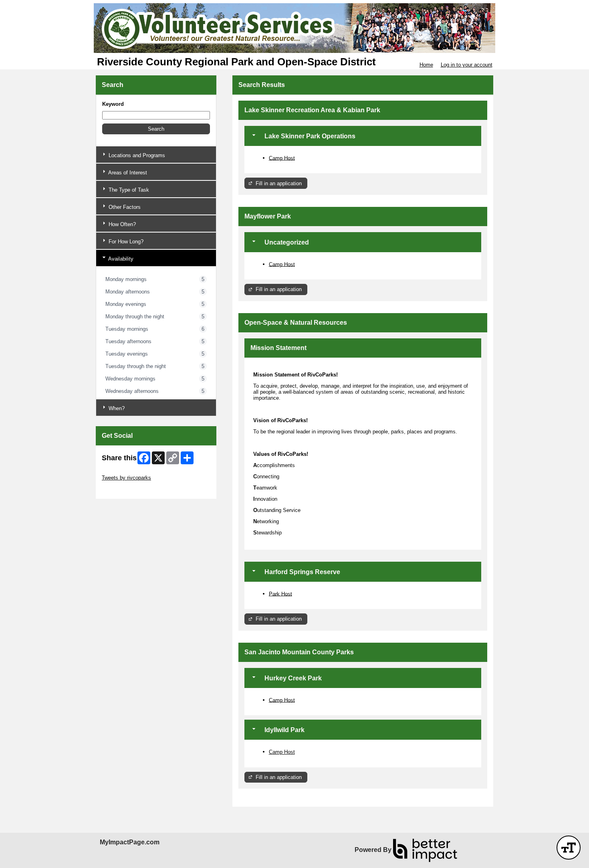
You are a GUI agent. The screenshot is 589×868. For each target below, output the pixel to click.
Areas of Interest (127, 173)
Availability (120, 259)
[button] (156, 128)
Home (426, 65)
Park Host (280, 594)
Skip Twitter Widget (124, 472)
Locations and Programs (136, 155)
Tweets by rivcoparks (126, 478)
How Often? (121, 224)
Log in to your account (466, 65)
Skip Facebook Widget (128, 490)
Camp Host (282, 158)
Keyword (113, 104)
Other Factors (124, 207)
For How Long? (125, 242)
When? (116, 408)
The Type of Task (128, 190)
